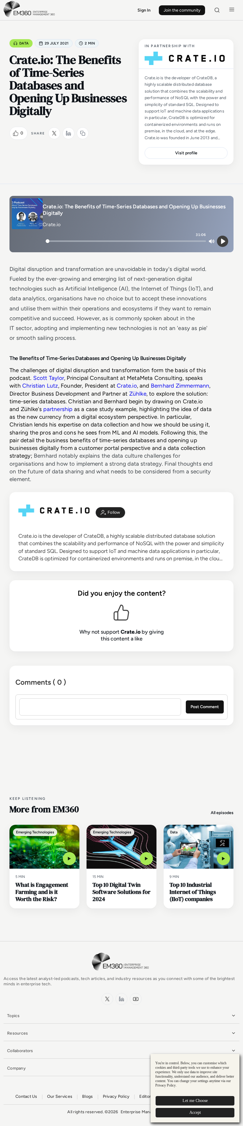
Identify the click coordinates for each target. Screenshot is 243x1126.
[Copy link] (83, 133)
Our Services (59, 1096)
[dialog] (195, 1088)
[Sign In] (110, 512)
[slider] (126, 241)
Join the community (182, 10)
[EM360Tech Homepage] (121, 973)
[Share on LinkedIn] (68, 133)
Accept (195, 1112)
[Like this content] (16, 133)
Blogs (87, 1096)
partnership (57, 409)
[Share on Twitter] (54, 133)
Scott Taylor (48, 378)
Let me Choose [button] (195, 1100)
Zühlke (137, 393)
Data (24, 43)
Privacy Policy (116, 1096)
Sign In (144, 10)
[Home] (30, 16)
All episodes (222, 812)
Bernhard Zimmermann (180, 385)
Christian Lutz (40, 385)
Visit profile (186, 153)
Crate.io (127, 385)
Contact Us (26, 1096)
